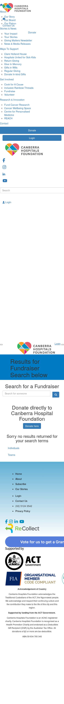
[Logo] (32, 7)
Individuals (13, 448)
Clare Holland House (15, 54)
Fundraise (9, 91)
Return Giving (11, 60)
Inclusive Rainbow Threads (18, 87)
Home (18, 473)
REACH (8, 118)
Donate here (32, 426)
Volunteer (9, 94)
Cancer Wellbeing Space (17, 108)
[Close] (62, 344)
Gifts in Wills (10, 67)
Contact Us (9, 25)
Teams (11, 454)
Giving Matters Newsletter (18, 40)
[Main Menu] (1, 344)
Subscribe (20, 484)
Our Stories (21, 489)
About (18, 479)
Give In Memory (13, 64)
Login (32, 138)
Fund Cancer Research (17, 104)
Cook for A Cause (13, 84)
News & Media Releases (17, 43)
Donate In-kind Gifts (15, 74)
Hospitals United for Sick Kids (20, 57)
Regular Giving (12, 71)
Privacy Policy (22, 511)
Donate (32, 32)
